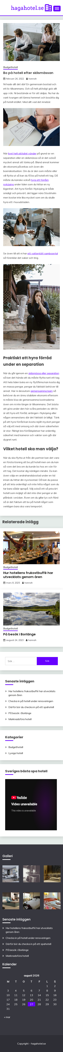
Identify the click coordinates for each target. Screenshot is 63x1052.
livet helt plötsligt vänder (22, 153)
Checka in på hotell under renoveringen (30, 701)
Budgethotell (10, 67)
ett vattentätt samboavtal (42, 253)
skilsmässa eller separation (43, 373)
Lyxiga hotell (15, 753)
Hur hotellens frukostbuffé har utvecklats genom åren (28, 575)
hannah (33, 78)
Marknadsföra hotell (20, 719)
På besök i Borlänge (19, 634)
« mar (7, 1017)
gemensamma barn (42, 391)
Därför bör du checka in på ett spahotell (31, 707)
